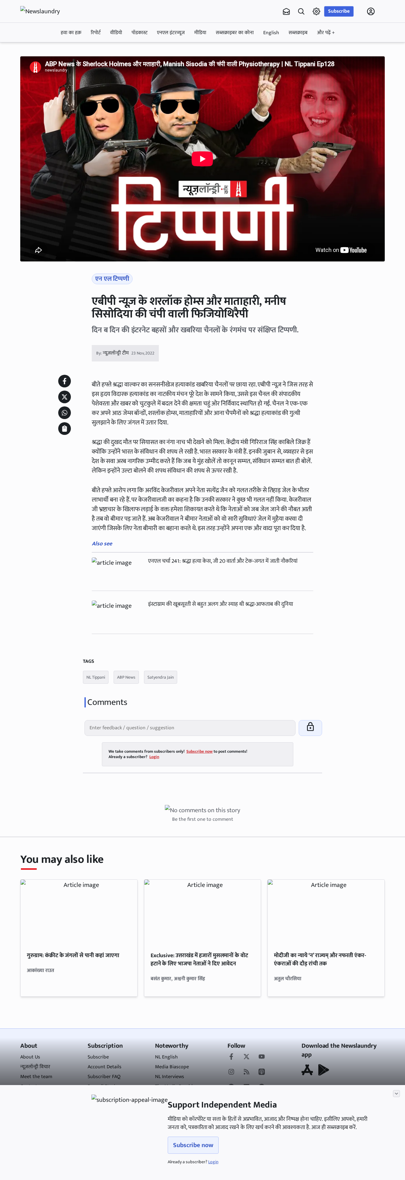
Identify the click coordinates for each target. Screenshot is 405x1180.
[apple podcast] (262, 1072)
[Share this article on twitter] (64, 397)
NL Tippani (95, 677)
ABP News (126, 677)
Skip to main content (50, 51)
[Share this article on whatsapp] (64, 413)
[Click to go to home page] (45, 11)
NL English (166, 1057)
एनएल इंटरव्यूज (171, 32)
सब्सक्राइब (298, 32)
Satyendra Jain (160, 677)
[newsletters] (286, 11)
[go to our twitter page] (246, 1057)
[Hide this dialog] (396, 1093)
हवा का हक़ (71, 32)
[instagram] (231, 1072)
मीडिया (200, 32)
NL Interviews (169, 1076)
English (271, 32)
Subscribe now (193, 1145)
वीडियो (116, 32)
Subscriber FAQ (104, 1076)
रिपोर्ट (96, 32)
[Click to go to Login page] (371, 11)
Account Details (105, 1067)
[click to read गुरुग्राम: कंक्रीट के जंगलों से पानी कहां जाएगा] (79, 912)
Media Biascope (172, 1067)
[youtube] (262, 1057)
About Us (30, 1057)
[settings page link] (316, 11)
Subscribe (339, 11)
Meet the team (36, 1076)
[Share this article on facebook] (64, 381)
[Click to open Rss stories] (246, 1072)
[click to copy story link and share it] (64, 428)
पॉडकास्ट (139, 32)
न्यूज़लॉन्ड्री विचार (35, 1067)
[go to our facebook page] (231, 1057)
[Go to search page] (301, 11)
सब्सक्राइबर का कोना (235, 32)
